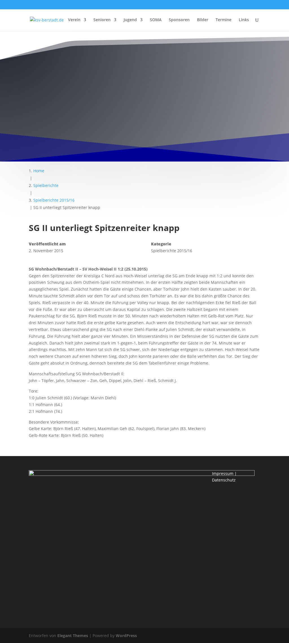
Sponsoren (179, 20)
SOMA (155, 20)
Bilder (202, 20)
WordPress (126, 635)
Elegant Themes (72, 635)
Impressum (222, 473)
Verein (74, 20)
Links (244, 20)
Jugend (130, 20)
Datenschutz (224, 480)
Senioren (102, 20)
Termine (223, 20)
